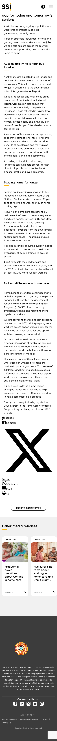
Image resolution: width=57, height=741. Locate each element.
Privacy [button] (44, 719)
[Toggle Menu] (51, 7)
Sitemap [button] (5, 723)
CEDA (7, 261)
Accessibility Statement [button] (29, 719)
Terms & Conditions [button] (9, 719)
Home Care (11, 539)
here (26, 409)
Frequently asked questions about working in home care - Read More (15, 566)
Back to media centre (28, 507)
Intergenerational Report (25, 91)
